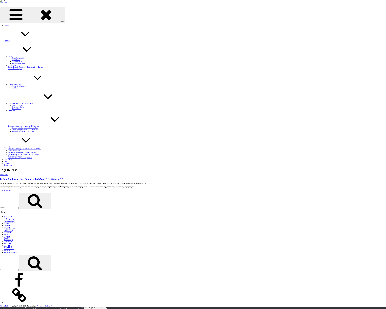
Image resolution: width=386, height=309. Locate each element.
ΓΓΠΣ (7, 245)
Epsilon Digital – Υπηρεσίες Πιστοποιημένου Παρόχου (26, 67)
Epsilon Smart (12, 65)
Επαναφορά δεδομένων (15, 156)
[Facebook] (19, 287)
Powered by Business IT (44, 306)
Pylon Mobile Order (18, 63)
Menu (62, 21)
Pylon (10, 56)
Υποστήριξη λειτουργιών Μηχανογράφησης (22, 152)
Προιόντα (7, 41)
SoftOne (14, 88)
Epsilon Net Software (19, 86)
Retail (7, 238)
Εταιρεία (7, 163)
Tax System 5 (16, 109)
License (7, 225)
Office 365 (11, 110)
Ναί (86, 308)
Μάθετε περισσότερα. (98, 308)
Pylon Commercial (18, 58)
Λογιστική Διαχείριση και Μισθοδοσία (20, 103)
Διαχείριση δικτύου (14, 150)
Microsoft (8, 227)
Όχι (90, 308)
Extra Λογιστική (17, 105)
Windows (8, 241)
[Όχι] (106, 308)
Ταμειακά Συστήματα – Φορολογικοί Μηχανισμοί (24, 126)
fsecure (7, 223)
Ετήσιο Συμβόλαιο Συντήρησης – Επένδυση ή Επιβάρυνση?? (31, 179)
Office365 (8, 231)
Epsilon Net (9, 220)
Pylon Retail (16, 60)
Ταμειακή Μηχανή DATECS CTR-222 (24, 131)
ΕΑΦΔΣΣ (8, 247)
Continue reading (5, 190)
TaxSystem (8, 240)
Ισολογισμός (9, 249)
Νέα (5, 161)
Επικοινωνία (8, 165)
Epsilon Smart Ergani (15, 69)
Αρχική (6, 25)
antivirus (8, 216)
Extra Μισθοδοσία (18, 107)
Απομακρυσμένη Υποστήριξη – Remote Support (23, 154)
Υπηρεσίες (7, 147)
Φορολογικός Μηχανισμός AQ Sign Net (25, 130)
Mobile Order (9, 229)
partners (7, 232)
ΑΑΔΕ (7, 243)
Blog (6, 218)
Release (7, 236)
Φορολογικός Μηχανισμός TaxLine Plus (25, 128)
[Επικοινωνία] (19, 302)
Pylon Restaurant (17, 61)
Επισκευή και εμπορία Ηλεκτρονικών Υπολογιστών (24, 149)
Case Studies (8, 159)
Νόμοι (7, 250)
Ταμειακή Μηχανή (11, 252)
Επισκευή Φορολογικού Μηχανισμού (20, 158)
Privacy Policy (4, 306)
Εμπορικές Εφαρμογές (15, 84)
